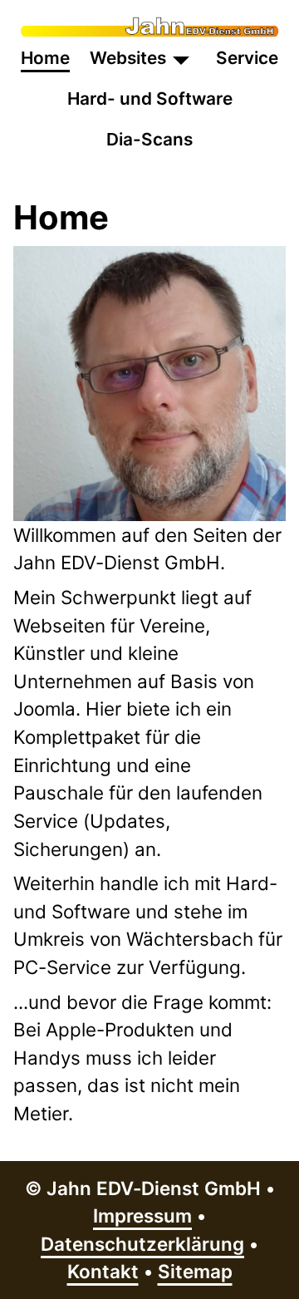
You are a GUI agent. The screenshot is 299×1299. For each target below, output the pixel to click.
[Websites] (181, 58)
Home (45, 57)
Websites (128, 57)
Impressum (142, 1215)
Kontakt (103, 1271)
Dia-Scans (149, 139)
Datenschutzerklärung (142, 1244)
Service (247, 57)
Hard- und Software (150, 98)
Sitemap (195, 1271)
